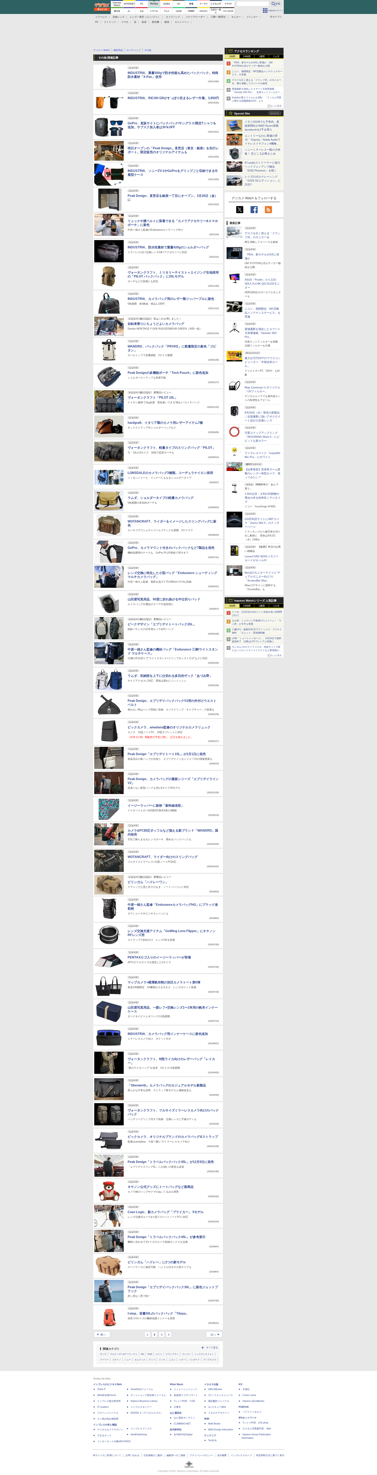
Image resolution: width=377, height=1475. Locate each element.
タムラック (140, 1359)
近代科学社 (176, 1429)
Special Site (242, 113)
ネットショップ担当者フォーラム (148, 1395)
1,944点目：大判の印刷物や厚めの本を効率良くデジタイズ (262, 497)
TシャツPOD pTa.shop (255, 1422)
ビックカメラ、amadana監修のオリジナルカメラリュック (169, 727)
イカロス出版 (211, 1384)
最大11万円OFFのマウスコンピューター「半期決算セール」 (263, 362)
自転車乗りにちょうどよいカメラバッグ (156, 323)
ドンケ (162, 1359)
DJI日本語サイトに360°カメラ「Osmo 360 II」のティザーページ (262, 522)
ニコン (172, 1359)
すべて (103, 1354)
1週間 (262, 56)
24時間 (247, 56)
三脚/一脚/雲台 (218, 17)
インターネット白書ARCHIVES (114, 1441)
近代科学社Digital (183, 1434)
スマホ (124, 22)
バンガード (194, 1359)
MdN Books (214, 1423)
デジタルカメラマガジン (110, 1429)
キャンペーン (182, 22)
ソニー (127, 1359)
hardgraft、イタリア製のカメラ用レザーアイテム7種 (165, 422)
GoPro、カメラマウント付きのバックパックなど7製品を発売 (171, 547)
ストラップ (110, 22)
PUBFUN (244, 1407)
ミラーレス (101, 17)
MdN (206, 1418)
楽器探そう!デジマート (186, 1395)
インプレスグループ (241, 1455)
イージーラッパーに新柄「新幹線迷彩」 (156, 805)
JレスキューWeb (217, 1407)
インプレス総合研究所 (109, 1401)
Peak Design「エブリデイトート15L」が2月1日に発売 (167, 754)
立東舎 (177, 1407)
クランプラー (172, 1354)
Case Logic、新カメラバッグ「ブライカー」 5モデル (166, 1212)
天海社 (246, 1389)
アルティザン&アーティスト (123, 1354)
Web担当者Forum (106, 1395)
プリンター (252, 17)
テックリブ (210, 1435)
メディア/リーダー (195, 17)
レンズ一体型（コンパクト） (145, 17)
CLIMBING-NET (182, 1423)
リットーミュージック (185, 1389)
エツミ (159, 1354)
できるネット (104, 1435)
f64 (142, 1354)
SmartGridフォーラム (142, 1389)
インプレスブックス (141, 1428)
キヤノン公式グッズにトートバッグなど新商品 (161, 1186)
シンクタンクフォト (204, 1354)
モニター (236, 17)
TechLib (212, 1440)
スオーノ (116, 1359)
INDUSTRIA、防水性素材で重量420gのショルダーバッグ (168, 247)
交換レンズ (118, 17)
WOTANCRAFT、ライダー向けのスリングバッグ (163, 857)
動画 (167, 22)
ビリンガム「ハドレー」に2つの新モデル (157, 1262)
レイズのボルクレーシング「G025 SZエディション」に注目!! (263, 180)
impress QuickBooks (253, 1401)
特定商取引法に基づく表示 (270, 1455)
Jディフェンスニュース (220, 1395)
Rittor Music (176, 1384)
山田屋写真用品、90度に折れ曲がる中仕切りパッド (164, 599)
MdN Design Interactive (220, 1429)
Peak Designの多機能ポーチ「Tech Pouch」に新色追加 (168, 372)
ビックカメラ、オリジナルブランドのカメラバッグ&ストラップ (173, 1136)
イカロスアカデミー (218, 1412)
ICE (240, 1384)
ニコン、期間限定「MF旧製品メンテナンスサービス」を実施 (262, 312)
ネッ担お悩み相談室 (107, 1418)
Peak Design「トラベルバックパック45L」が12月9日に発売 (171, 1162)
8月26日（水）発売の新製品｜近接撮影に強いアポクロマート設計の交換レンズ (262, 416)
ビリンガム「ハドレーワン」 (148, 882)
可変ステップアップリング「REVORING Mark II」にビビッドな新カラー (262, 436)
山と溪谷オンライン (184, 1417)
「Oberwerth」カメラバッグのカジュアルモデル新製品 (167, 1085)
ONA (149, 1354)
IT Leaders (103, 1407)
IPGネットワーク (248, 1417)
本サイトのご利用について (107, 1455)
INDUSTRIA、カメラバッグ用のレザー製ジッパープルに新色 (171, 298)
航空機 (155, 22)
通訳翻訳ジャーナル (218, 1401)
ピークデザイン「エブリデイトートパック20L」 (162, 624)
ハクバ (182, 1359)
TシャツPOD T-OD (184, 1401)
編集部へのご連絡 (176, 1455)
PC (97, 22)
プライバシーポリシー (201, 1455)
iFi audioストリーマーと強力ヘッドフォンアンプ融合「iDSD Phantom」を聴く (262, 166)
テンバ (152, 1359)
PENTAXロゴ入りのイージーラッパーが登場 (159, 957)
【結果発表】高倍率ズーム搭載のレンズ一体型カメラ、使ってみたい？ (262, 473)
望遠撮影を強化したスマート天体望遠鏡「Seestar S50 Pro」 (262, 332)
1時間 (232, 56)
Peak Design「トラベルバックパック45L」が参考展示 (166, 1237)
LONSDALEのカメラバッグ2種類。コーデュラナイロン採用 (170, 472)
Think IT (101, 1389)
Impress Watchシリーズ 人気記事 (255, 600)
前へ (101, 1334)
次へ (215, 1334)
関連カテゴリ (111, 1348)
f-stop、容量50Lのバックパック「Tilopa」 (158, 1313)
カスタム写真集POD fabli (256, 1428)
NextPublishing (139, 1434)
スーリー (104, 1359)
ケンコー (186, 1354)
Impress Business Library (144, 1401)
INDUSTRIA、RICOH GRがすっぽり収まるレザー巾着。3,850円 (173, 98)
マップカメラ (209, 1359)
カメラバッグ (173, 17)
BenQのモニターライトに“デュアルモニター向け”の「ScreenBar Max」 (262, 576)
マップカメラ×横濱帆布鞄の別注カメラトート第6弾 (164, 982)
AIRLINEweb (215, 1389)
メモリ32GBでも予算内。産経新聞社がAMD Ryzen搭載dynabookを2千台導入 (262, 125)
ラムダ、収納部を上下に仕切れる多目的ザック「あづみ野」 (170, 675)
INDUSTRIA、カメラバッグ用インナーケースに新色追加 (168, 1034)
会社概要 (222, 1455)
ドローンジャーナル (107, 1412)
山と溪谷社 (176, 1412)
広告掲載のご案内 (153, 1455)
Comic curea (249, 1395)
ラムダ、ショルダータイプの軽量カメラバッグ (161, 497)
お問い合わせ (132, 1455)
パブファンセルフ (251, 1412)
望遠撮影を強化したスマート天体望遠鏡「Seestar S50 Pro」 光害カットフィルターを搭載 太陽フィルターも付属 (257, 92)
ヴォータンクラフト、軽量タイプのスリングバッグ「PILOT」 (171, 447)
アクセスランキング (246, 51)
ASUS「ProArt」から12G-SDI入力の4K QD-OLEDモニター (262, 283)
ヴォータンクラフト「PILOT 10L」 (153, 397)
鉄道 (144, 22)
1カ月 (276, 56)
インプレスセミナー (141, 1407)
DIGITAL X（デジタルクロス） (147, 1412)
